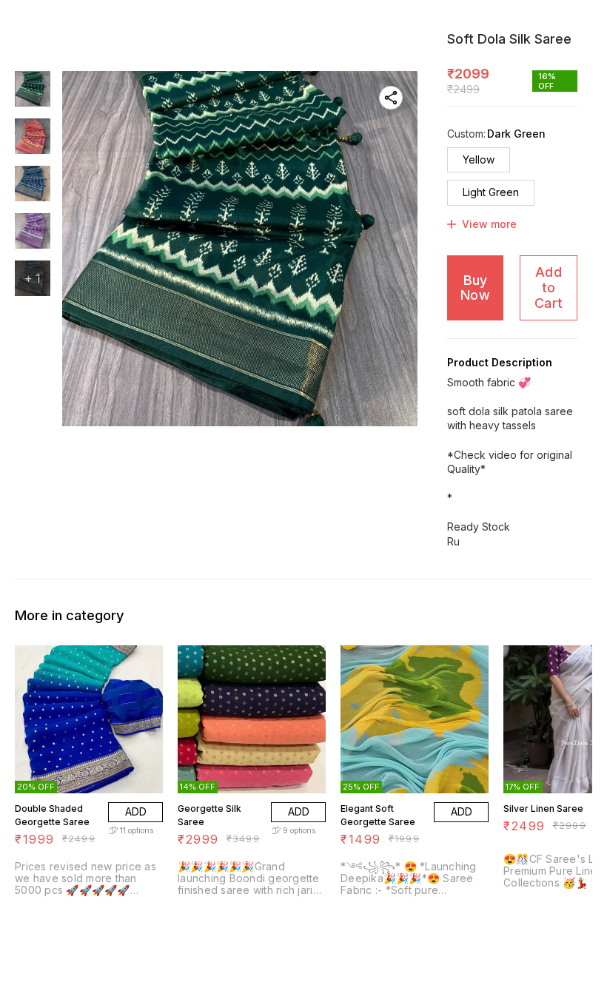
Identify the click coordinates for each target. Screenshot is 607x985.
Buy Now (475, 287)
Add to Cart (548, 287)
